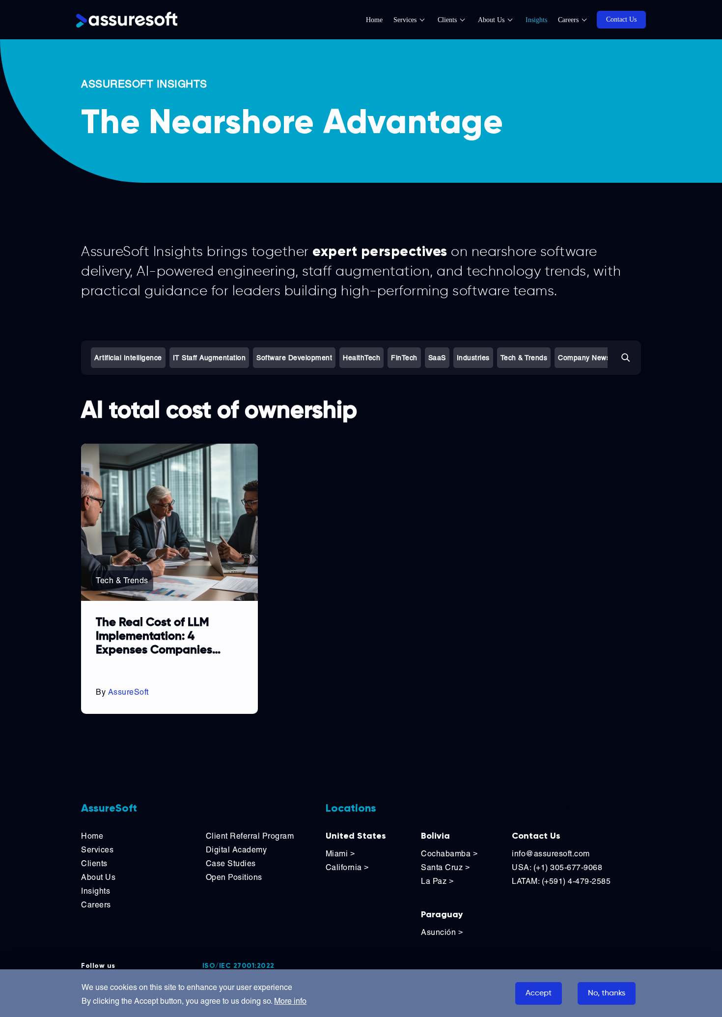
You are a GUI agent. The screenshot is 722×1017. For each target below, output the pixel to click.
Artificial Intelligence (128, 358)
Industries (473, 358)
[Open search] (619, 357)
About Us (491, 20)
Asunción (442, 932)
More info (290, 1001)
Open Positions (234, 877)
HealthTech (361, 358)
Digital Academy (236, 849)
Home (374, 20)
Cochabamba (449, 853)
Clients (447, 20)
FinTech (404, 358)
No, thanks (606, 993)
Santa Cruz (445, 867)
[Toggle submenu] (427, 19)
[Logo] (126, 20)
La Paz (437, 881)
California (347, 867)
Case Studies (231, 863)
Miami (340, 853)
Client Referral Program (250, 836)
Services (405, 20)
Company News (584, 358)
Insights (536, 20)
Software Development (294, 358)
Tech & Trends (524, 358)
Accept (539, 993)
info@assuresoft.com (551, 853)
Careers (568, 20)
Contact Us (621, 19)
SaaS (437, 358)
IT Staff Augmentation (209, 358)
